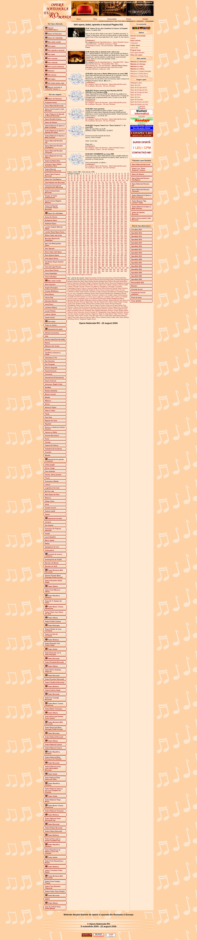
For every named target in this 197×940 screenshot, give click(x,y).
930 (110, 269)
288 (103, 201)
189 (91, 191)
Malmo (121, 298)
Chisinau (81, 286)
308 (118, 203)
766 (95, 252)
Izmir (106, 295)
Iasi (83, 295)
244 (118, 196)
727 (69, 249)
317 (91, 204)
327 (69, 206)
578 (110, 232)
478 (95, 221)
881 (106, 264)
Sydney (76, 314)
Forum (128, 19)
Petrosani (118, 303)
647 (69, 240)
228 (118, 194)
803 (114, 256)
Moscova (126, 300)
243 (114, 196)
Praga (115, 305)
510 (95, 225)
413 (91, 215)
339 (114, 206)
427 (84, 216)
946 (110, 271)
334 (95, 206)
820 (118, 257)
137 (76, 185)
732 (88, 249)
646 (125, 239)
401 (106, 213)
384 (103, 211)
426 (80, 216)
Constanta (118, 286)
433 (106, 216)
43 (74, 177)
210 (110, 192)
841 (76, 261)
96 (107, 180)
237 (91, 196)
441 (76, 218)
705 (106, 245)
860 (88, 263)
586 (80, 233)
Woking (126, 317)
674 (110, 242)
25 (83, 175)
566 (125, 230)
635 (84, 239)
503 (69, 225)
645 (121, 239)
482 (110, 221)
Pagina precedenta (73, 274)
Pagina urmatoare (86, 274)
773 (121, 252)
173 (91, 189)
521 (76, 227)
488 (73, 223)
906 (80, 268)
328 (73, 206)
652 (88, 240)
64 (74, 179)
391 (69, 213)
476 (88, 221)
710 (125, 245)
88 (83, 180)
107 (84, 182)
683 (84, 244)
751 (99, 251)
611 (114, 235)
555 (84, 230)
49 (92, 177)
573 (91, 232)
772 (118, 252)
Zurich (94, 319)
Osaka (69, 303)
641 (106, 239)
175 (99, 189)
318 (95, 204)
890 (80, 266)
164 (118, 187)
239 (99, 196)
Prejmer (120, 305)
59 (122, 177)
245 (121, 196)
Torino (81, 315)
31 (101, 175)
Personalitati (112, 19)
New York (93, 302)
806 (125, 256)
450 (110, 218)
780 (88, 254)
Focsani (122, 290)
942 (95, 271)
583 (69, 233)
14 (113, 173)
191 (99, 191)
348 (88, 208)
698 (80, 245)
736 (103, 249)
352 (103, 208)
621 (91, 237)
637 (91, 239)
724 (118, 247)
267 (84, 199)
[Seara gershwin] (76, 119)
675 (114, 242)
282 (80, 201)
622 (95, 237)
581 (121, 232)
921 (76, 269)
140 (88, 185)
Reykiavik (104, 307)
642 (110, 239)
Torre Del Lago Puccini (96, 315)
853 (121, 261)
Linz (102, 297)
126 (95, 184)
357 (121, 208)
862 (95, 263)
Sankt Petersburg (95, 309)
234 (80, 196)
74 (104, 179)
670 (95, 242)
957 (91, 273)
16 (119, 173)
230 (125, 194)
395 (84, 213)
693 (121, 244)
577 (106, 232)
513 (106, 225)
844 (88, 261)
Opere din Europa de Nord (139, 92)
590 (95, 233)
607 (99, 235)
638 (95, 239)
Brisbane (95, 283)
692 (118, 244)
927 (99, 269)
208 (103, 192)
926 (95, 269)
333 (91, 206)
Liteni (112, 297)
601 (76, 235)
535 (69, 228)
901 (121, 266)
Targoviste (94, 314)
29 (95, 175)
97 (110, 180)
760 (73, 252)
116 (117, 182)
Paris (103, 303)
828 (88, 259)
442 (80, 218)
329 (76, 206)
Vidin (117, 317)
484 (118, 221)
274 (110, 199)
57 (116, 177)
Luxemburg (80, 298)
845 (91, 261)
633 (76, 239)
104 (73, 182)
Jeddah (110, 295)
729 (76, 249)
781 (91, 254)
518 (125, 225)
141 (91, 185)
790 (125, 254)
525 (91, 227)
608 (103, 235)
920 (73, 269)
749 (91, 251)
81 (125, 179)
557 (91, 230)
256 (103, 197)
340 (118, 206)
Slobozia (70, 312)
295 (69, 203)
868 (118, 263)
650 (80, 240)
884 (118, 264)
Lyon (90, 298)
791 (69, 256)
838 (125, 259)
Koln (78, 297)
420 (118, 215)
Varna (77, 317)
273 (106, 199)
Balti (78, 280)
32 (104, 175)
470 (125, 220)
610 (110, 235)
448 (103, 218)
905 (76, 268)
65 (77, 179)
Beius (113, 280)
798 (95, 256)
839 (69, 261)
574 (95, 232)
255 (99, 197)
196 (118, 191)
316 (87, 204)
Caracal (120, 285)
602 (80, 235)
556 (88, 230)
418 (110, 215)
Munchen (77, 302)
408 (73, 215)
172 (88, 189)
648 (73, 240)
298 (80, 203)
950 (125, 271)
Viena (121, 317)
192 (103, 191)
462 (95, 220)
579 (114, 232)
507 (84, 225)
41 (68, 177)
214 (125, 192)
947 (114, 271)
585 (76, 233)
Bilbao (91, 281)
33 (107, 175)
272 (103, 199)
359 (69, 209)
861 (91, 263)
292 (118, 201)
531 (114, 227)
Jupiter (115, 295)
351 (99, 208)
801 (106, 256)
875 (84, 264)
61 (128, 177)
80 (122, 179)
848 (103, 261)
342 (125, 206)
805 (121, 256)
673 (106, 242)
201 (76, 192)
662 (125, 240)
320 (103, 204)
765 (91, 252)
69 (89, 179)
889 (76, 266)
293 (121, 201)
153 (76, 187)
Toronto (85, 315)
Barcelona (83, 280)
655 (99, 240)
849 (106, 261)
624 (103, 237)
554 (80, 230)
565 (121, 230)
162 (110, 187)
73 (101, 179)
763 (84, 252)
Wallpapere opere (136, 83)
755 (114, 251)
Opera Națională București (117, 84)
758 (125, 251)
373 (121, 209)
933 (121, 269)
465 (106, 220)
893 (91, 266)
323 (114, 204)
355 (114, 208)
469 (121, 220)
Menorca (95, 300)
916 (119, 268)
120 (72, 184)
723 (114, 247)
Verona (108, 317)
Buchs (107, 283)
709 (121, 245)
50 (95, 177)
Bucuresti (113, 283)
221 (91, 194)
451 (114, 218)
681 (76, 244)
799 (99, 256)
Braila (122, 281)
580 (118, 232)
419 (114, 215)
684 (88, 244)
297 (76, 203)
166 (125, 187)
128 (103, 184)
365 (91, 209)
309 (121, 203)
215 (69, 194)
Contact (145, 19)
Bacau (112, 278)
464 (103, 220)
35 (113, 175)
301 (91, 203)
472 (73, 221)
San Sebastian (84, 309)
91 (92, 180)
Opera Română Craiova (120, 42)
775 (69, 254)
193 (106, 191)
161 (106, 187)
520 (73, 227)
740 (118, 249)
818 (110, 257)
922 (80, 269)
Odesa (111, 302)
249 (76, 197)
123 (84, 184)
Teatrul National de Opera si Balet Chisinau (141, 207)
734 (95, 249)
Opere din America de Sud (139, 104)
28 (92, 175)
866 (110, 263)
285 (91, 201)
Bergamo (70, 281)
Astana (102, 278)
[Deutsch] (141, 29)
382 (95, 211)
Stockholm (119, 312)
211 (114, 192)
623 (99, 237)
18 (125, 173)
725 (121, 247)
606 (95, 235)
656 (103, 240)
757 (121, 251)
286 (95, 201)
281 (76, 201)
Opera (78, 19)
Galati (82, 291)
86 (77, 180)
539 (84, 228)
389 (121, 211)
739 (114, 249)
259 (114, 197)
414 (95, 215)
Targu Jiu (101, 314)
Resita (99, 307)
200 (73, 192)
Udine (110, 315)
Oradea (120, 302)
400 (103, 213)
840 (73, 261)
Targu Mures (109, 314)
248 (73, 197)
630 (125, 237)
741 (121, 249)
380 (88, 211)
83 (68, 180)
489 (76, 223)
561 (106, 230)
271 (99, 199)
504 (73, 225)
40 (128, 175)
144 (103, 185)
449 (106, 218)
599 (69, 235)
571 (84, 232)
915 (116, 268)
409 (76, 215)
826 (80, 259)
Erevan (102, 290)
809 (76, 257)
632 (73, 239)
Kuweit (82, 297)
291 (114, 201)
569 (76, 232)
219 (84, 194)
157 (91, 187)
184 (73, 191)
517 (121, 225)
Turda (106, 315)
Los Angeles (123, 297)
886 (125, 264)
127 (99, 184)
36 (116, 175)
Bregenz (89, 283)
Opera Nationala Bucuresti (141, 164)
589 (91, 233)
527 (99, 227)
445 (91, 218)
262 (125, 197)
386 (110, 211)
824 (73, 259)
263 (69, 199)
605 (91, 235)
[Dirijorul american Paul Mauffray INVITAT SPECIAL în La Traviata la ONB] (76, 101)
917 (123, 268)
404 (118, 213)
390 (125, 211)
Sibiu (93, 310)
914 (112, 268)
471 (69, 221)
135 (69, 185)
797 (91, 256)
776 (73, 254)
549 (121, 228)
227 (114, 194)
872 (73, 264)
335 (99, 206)
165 (121, 187)
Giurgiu (98, 291)
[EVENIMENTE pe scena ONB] (76, 164)
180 (118, 189)
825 (76, 259)
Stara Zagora (111, 312)
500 (118, 223)
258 (110, 197)
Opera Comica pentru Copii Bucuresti (141, 219)
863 (99, 263)
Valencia (124, 315)
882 (110, 264)
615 (69, 237)
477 (91, 221)
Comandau (111, 286)
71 (95, 179)
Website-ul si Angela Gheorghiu (140, 71)
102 (127, 180)
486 (125, 221)
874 (80, 264)
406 (125, 213)
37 (119, 175)
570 (80, 232)
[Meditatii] (141, 107)
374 (125, 209)
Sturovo (126, 312)
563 (114, 230)
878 (95, 264)
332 (88, 206)
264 (73, 199)
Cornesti (78, 288)
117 (120, 182)
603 (84, 235)
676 (118, 242)
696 (73, 245)
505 (76, 225)
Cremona (90, 288)
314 (80, 204)
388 (118, 211)
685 (91, 244)
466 (110, 220)
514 (110, 225)
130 (110, 184)
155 (84, 187)
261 (121, 197)
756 (118, 251)
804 (118, 256)
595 (114, 233)
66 (80, 179)
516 (118, 225)
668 (88, 242)
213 (121, 192)
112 (102, 182)
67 (83, 179)
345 (76, 208)
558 (95, 230)
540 (88, 228)
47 (86, 177)
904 (73, 268)
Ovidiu (83, 303)
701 (91, 245)
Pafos (93, 303)
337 (106, 206)
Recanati (93, 307)
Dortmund (109, 288)
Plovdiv (102, 305)
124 (87, 184)
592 (103, 233)
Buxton (91, 285)
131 (114, 184)
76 (110, 179)
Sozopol (93, 312)
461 (91, 220)
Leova (95, 297)
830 (95, 259)
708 (118, 245)
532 (118, 227)
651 (84, 240)
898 (110, 266)
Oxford (88, 303)
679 (69, 244)
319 (99, 204)
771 (114, 252)
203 (84, 192)
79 (119, 179)
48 (89, 177)
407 (69, 215)
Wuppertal (83, 319)
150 (125, 185)
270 (95, 199)
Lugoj (75, 298)
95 (104, 180)
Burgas (73, 285)
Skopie (121, 310)
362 (80, 209)
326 (125, 204)
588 (88, 233)
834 (110, 259)
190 (95, 191)
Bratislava (76, 283)
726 (125, 247)
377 (76, 211)
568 (73, 232)
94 (101, 180)
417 (106, 215)
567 (69, 232)
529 (106, 227)
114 (109, 182)
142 (95, 185)
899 (114, 266)
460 (88, 220)
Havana (102, 293)
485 (121, 221)
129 (106, 184)
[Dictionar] (141, 136)
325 (121, 204)
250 (80, 197)
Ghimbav (93, 291)
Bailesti (73, 280)
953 (76, 273)
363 (84, 209)
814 (95, 257)
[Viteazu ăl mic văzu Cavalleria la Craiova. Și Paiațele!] (76, 37)
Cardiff (125, 285)
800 (103, 256)
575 (99, 232)
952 (73, 273)
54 (107, 177)
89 (86, 180)
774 (125, 252)
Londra (117, 297)
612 (118, 235)
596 (118, 233)
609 (106, 235)
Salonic (69, 309)
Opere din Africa (135, 95)
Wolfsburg (70, 319)
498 (110, 223)
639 (99, 239)
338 (110, 206)
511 (99, 225)
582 (125, 232)
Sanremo (104, 309)
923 (84, 269)
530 (110, 227)
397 (91, 213)
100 (119, 180)
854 (125, 261)
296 (73, 203)
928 (103, 269)
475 (84, 221)
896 (103, 266)
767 (99, 252)
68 (86, 179)
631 (69, 239)
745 (76, 251)
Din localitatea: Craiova (93, 149)
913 (108, 268)
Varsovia (83, 317)
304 (103, 203)
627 (114, 237)
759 (69, 252)
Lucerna (70, 298)
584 (73, 233)
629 (121, 237)
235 (84, 196)
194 (110, 191)
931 (114, 269)
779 (84, 254)
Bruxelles (102, 283)
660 (118, 240)
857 (76, 263)
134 (125, 184)
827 (84, 259)
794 (80, 256)
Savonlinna (75, 310)
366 (95, 209)
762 (80, 252)
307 (114, 203)
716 (87, 247)
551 (69, 230)
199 (69, 192)
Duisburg (125, 288)
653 (91, 240)
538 (80, 228)
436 (118, 216)
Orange (125, 302)
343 (69, 208)
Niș (98, 302)
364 (88, 209)
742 (125, 249)
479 (99, 221)
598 (125, 233)
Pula (124, 305)
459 (84, 220)
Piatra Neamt (80, 305)
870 (125, 263)
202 (80, 192)
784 (103, 254)
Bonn (106, 281)
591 (99, 233)
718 (95, 247)
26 (86, 175)
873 (76, 264)
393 (76, 213)
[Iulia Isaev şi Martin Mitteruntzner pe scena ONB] (76, 84)
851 (114, 261)
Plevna (92, 305)
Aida (116, 64)
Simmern (111, 310)
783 (99, 254)
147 (114, 185)
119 (69, 184)
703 (99, 245)
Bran (125, 281)
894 (95, 266)
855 (69, 263)
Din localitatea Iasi (91, 65)
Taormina (88, 314)
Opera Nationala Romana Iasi (140, 184)
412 (87, 215)
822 (125, 257)
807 (69, 257)
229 (121, 194)
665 (76, 242)
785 (106, 254)
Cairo (104, 285)
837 (121, 259)
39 (125, 175)
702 (95, 245)
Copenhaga (71, 288)
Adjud (86, 278)
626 (110, 237)
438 (125, 216)
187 (84, 191)
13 (110, 173)
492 (88, 223)
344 (73, 208)
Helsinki (123, 293)
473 (76, 221)
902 (125, 266)
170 (80, 189)
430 (95, 216)
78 (116, 179)
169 (76, 189)
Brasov (69, 283)
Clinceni (87, 286)
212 (118, 192)
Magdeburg (115, 298)
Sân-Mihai (124, 307)
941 (91, 271)
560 (103, 230)
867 (114, 263)
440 (73, 218)
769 (106, 252)
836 (118, 259)
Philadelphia (71, 305)
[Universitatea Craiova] (141, 130)
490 (80, 223)
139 (84, 185)
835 (114, 259)
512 (103, 225)
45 (80, 177)
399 (99, 213)
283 (84, 201)
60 (125, 177)
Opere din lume (135, 85)
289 (106, 201)
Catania (70, 286)
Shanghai (88, 310)
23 (77, 175)
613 (121, 235)
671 (99, 242)
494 (95, 223)
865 (106, 263)
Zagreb (89, 319)
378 (80, 211)
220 (88, 194)
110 (95, 182)
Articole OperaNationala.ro (103, 42)
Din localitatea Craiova (92, 45)
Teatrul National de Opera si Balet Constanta (141, 196)
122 (80, 184)
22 (74, 175)
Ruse (119, 307)
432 (103, 216)
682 (80, 244)
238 (95, 196)
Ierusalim (88, 295)
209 (106, 192)
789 (121, 254)
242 (110, 196)
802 (110, 256)
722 (110, 247)
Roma (110, 307)
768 (103, 252)
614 (125, 235)
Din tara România (107, 45)
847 (99, 261)
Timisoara (70, 315)
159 (99, 187)
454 (125, 218)
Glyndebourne (112, 291)
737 (106, 249)
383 (99, 211)
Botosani (116, 281)
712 (72, 247)
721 (106, 247)
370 (110, 209)
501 (121, 223)
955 (84, 273)
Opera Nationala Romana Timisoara (140, 190)
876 (88, 264)
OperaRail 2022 (91, 44)
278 (125, 199)
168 (73, 189)
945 (106, 271)
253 (91, 197)
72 (98, 179)
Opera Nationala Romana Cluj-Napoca (140, 179)
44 (77, 177)
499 (114, 223)
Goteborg (120, 291)
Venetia (103, 317)
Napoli (88, 302)
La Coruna (88, 297)
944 (103, 271)
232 (73, 196)
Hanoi (97, 293)
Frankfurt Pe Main (73, 291)
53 (104, 177)
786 (110, 254)
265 (76, 199)
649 (76, 240)
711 (69, 247)
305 (106, 203)
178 (110, 189)
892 (88, 266)
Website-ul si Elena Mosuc (139, 74)
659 (114, 240)
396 (88, 213)
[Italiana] (137, 29)
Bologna (101, 281)
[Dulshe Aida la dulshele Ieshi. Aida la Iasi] (76, 63)
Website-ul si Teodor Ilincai (139, 76)
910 (95, 268)
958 (95, 273)
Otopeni (78, 303)
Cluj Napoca (95, 286)
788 (118, 254)
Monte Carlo (118, 300)
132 (118, 184)
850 (110, 261)
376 (73, 211)
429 (91, 216)
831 (99, 259)
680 (73, 244)
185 (76, 191)
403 (114, 213)
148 (118, 185)
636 (88, 239)
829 (91, 259)
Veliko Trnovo (95, 317)
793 (76, 256)
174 (95, 189)
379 (84, 211)
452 (118, 218)
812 (87, 257)
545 (106, 228)
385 (106, 211)
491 (84, 223)
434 (110, 216)
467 (114, 220)
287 (99, 201)
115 (113, 182)
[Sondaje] (141, 122)
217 (76, 194)
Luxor (87, 298)
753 (106, 251)
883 (114, 264)
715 (84, 247)
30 (98, 175)
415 (99, 215)
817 (106, 257)
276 (118, 199)
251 (84, 197)
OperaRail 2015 (118, 62)
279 (69, 201)
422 (125, 215)
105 (76, 182)
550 (125, 228)
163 (114, 187)
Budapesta (120, 283)
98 (113, 180)
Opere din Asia (135, 97)
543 (99, 228)
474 (80, 221)
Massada (76, 300)
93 (98, 180)
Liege (99, 297)
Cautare (133, 38)
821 (121, 257)
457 (76, 220)
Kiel (75, 297)
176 (103, 189)
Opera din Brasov (138, 174)
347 (84, 208)
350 (95, 208)
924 (88, 269)
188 (88, 191)
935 (69, 271)
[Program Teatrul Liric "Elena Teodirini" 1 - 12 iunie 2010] (76, 136)
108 (88, 182)
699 (84, 245)
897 (106, 266)
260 (118, 197)
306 (110, 203)
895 (99, 266)
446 (95, 218)
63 (71, 179)
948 (118, 271)
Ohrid (115, 302)
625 (106, 237)
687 (99, 244)
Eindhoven (92, 290)
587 (84, 233)
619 (84, 237)
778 (80, 254)
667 (84, 242)
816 (103, 257)
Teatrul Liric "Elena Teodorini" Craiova (138, 169)
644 (118, 239)
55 (110, 177)
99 (116, 180)
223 (99, 194)
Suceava (70, 314)
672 (103, 242)
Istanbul (101, 295)
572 (88, 232)
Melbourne (88, 300)
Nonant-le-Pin (103, 302)
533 (121, 227)
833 (106, 259)
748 (88, 251)
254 (95, 197)
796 (88, 256)
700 (88, 245)
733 (91, 249)
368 (103, 209)
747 (84, 251)
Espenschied (109, 290)
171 (84, 189)
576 (103, 232)
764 (88, 252)
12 (107, 173)
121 (76, 184)
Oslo (73, 303)
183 (69, 191)
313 (76, 204)
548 (118, 228)
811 (84, 257)
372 (118, 209)
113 (106, 182)
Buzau (96, 285)
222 (95, 194)
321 (106, 204)
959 (99, 273)
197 (121, 191)
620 (88, 237)
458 (80, 220)
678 (125, 242)
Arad (98, 278)
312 (72, 204)
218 (80, 194)
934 (125, 269)
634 (80, 239)
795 (84, 256)
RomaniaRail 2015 (108, 64)
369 (106, 209)
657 (106, 240)
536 (73, 228)
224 (103, 194)
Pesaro (112, 303)
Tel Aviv (120, 314)
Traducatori (134, 43)
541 (91, 228)
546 (110, 228)
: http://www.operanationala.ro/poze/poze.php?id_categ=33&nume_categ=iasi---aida (104, 68)
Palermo (98, 303)
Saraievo (110, 309)
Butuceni (85, 285)
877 (91, 264)
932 (118, 269)
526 (95, 227)
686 (95, 244)
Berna (87, 281)
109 (91, 182)
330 (80, 206)
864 (103, 263)
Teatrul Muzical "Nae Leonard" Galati (139, 202)
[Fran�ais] (145, 29)
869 (121, 263)
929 (106, 269)
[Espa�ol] (148, 29)
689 (106, 244)
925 (91, 269)
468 (118, 220)
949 (121, 271)
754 (110, 251)
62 (68, 179)
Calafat (109, 285)
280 (73, 201)
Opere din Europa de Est (138, 87)
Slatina (126, 310)
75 (107, 179)
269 (91, 199)
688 (103, 244)
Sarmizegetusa (119, 309)
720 (103, 247)
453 (121, 218)
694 (125, 244)
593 (106, 233)
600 (73, 235)
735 (99, 249)
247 (69, 197)
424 (73, 216)
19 (128, 173)
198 (125, 191)
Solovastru (81, 312)
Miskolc (105, 300)
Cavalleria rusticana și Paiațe (107, 44)
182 (125, 189)
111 (99, 182)
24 (80, 175)
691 (114, 244)
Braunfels (83, 283)
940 (88, 271)
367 (99, 209)
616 (73, 237)
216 (73, 194)
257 (106, 197)
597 (121, 233)
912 (104, 268)
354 (110, 208)
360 (73, 209)
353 (106, 208)
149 (121, 185)
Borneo (111, 281)
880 (103, 264)
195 (114, 191)
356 (118, 208)
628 (118, 237)
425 (76, 216)
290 (110, 201)
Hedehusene (109, 293)
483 (114, 221)
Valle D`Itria (71, 317)
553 (76, 230)
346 (80, 208)
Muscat (82, 302)
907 (84, 268)
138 (80, 185)
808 (73, 257)
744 (73, 251)
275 (114, 199)
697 (76, 245)
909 (91, 268)
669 (91, 242)
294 (125, 201)
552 (73, 230)
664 (73, 242)
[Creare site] (141, 157)
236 (88, 196)
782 (95, 254)
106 (80, 182)
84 (71, 180)
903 (69, 268)
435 (114, 216)
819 (114, 257)
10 (101, 173)
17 (122, 173)
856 (73, 263)
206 (95, 192)
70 (92, 179)
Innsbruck (95, 295)
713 (76, 247)
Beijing (108, 280)
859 (84, 263)
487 (69, 223)
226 (110, 194)
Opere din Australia (136, 99)
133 (121, 184)
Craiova (83, 288)
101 (123, 180)
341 (121, 206)
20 (68, 175)
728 (73, 249)
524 (88, 227)
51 (98, 177)
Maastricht (96, 298)
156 (88, 187)
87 (80, 180)
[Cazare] (141, 116)
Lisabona (107, 297)
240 (103, 196)
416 (103, 215)
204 (88, 192)
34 (110, 175)
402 (110, 213)
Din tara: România (109, 86)
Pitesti (87, 305)
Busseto (79, 285)
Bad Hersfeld (118, 278)
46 (83, 177)
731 (84, 249)
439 (69, 218)
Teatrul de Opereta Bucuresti (138, 213)
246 (125, 196)
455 (69, 220)
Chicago (75, 286)
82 (128, 179)
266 (80, 199)
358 (125, 208)
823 (69, 259)
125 (91, 184)
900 (118, 266)
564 (118, 230)
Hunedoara (78, 295)
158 (95, 187)
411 (84, 215)
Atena (107, 278)
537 (76, 228)
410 (80, 215)
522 (80, 227)
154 (80, 187)
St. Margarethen (101, 312)
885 (121, 264)
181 (121, 189)
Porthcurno (109, 305)
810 (80, 257)
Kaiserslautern (123, 295)
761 (76, 252)
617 (76, 237)
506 (80, 225)
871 (69, 264)
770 (110, 252)
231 (69, 196)
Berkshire (77, 281)
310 (125, 203)
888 (73, 266)
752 (103, 251)
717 (91, 247)
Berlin (82, 281)
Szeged (81, 314)
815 (99, 257)
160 (103, 187)
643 (114, 239)
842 (80, 261)
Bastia (92, 280)
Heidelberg (117, 293)
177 (106, 189)
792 (73, 256)
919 (69, 269)
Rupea (115, 307)
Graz (74, 293)
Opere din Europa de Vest (138, 90)
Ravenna (87, 307)
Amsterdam (92, 278)
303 (99, 203)
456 (73, 220)
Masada (70, 300)
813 (91, 257)
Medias (82, 300)
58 (119, 177)
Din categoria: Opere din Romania (96, 84)
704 (103, 245)
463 (99, 220)
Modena (111, 300)
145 (106, 185)
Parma (107, 303)
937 (76, 271)
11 (104, 173)
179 (114, 189)
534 (125, 227)
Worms (77, 319)
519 (69, 227)
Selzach (81, 310)
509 (91, 225)
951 (69, 273)
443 (84, 218)
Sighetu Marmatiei (101, 310)
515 (114, 225)
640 (103, 239)
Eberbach (78, 290)
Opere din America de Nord (139, 102)
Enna (98, 290)
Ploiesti (97, 305)
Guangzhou (80, 293)
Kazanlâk (70, 297)
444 (88, 218)
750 (95, 251)
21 (71, 175)
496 (103, 223)
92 (95, 180)
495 (99, 223)
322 (110, 204)
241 (106, 196)
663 (69, 242)
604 (88, 235)
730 (80, 249)
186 (80, 191)
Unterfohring (117, 315)
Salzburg (76, 309)
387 (114, 211)
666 (80, 242)
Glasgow (104, 291)
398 (95, 213)
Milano (100, 300)
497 (106, 223)
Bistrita (96, 281)
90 (89, 180)
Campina (115, 285)
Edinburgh (85, 290)
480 (103, 221)
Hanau (93, 293)
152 (73, 187)
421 (121, 215)
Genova (86, 291)
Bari (88, 280)
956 (88, 273)
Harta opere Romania (137, 52)
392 (73, 213)
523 (84, 227)
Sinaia (116, 310)
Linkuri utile (134, 48)
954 (80, 273)
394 (80, 213)
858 (80, 263)
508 (88, 225)
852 (118, 261)
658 (110, 240)
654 (95, 240)
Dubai (119, 288)
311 (69, 204)
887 (69, 266)
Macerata (103, 298)
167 (69, 189)
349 (91, 208)
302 (95, 203)
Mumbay (70, 302)
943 (99, 271)
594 (110, 233)
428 (88, 216)
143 (99, 185)
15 (116, 173)
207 (99, 192)
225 (106, 194)
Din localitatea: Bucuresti (93, 86)
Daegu (95, 288)
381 (91, 211)
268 (88, 199)
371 (114, 209)
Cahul (100, 285)
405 (121, 213)
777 (76, 254)
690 (110, 244)
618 (80, 237)
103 (69, 182)
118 (124, 182)
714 (80, 247)
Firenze (116, 290)
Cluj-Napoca (103, 286)
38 (122, 175)
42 (71, 177)
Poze (95, 19)
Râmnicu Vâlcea (72, 307)
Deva (99, 288)
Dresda (114, 288)
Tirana (76, 315)
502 (125, 223)
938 (80, 271)
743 (69, 251)
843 (84, 261)
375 (69, 211)
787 (114, 254)
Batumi (97, 280)
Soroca (87, 312)
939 (84, 271)
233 (76, 196)
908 (88, 268)
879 (99, 264)
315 (84, 204)
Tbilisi (116, 314)
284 (88, 201)
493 (91, 223)
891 (84, 266)
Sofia (75, 312)
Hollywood (70, 295)
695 (69, 245)
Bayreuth (103, 280)
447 (99, 218)
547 (114, 228)
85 (74, 180)
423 (69, 216)
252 (88, 197)
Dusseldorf (71, 290)
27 (89, 175)
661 (121, 240)
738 (110, 249)
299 (84, 203)
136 (73, 185)
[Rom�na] (134, 29)
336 (103, 206)
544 (103, 228)
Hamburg (87, 293)
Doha (103, 288)
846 (95, 261)
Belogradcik (125, 280)
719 (99, 247)
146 (110, 185)
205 (91, 192)
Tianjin (126, 314)
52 (101, 177)
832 (103, 259)
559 (99, 230)
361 (76, 209)
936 (73, 271)
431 (99, 216)
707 (114, 245)
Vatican (88, 317)
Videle (113, 317)
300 (88, 203)
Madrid (109, 298)
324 (118, 204)
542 (95, 228)
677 (121, 242)
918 (127, 268)
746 (80, 251)
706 (110, 245)
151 (69, 187)
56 (113, 177)
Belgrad (118, 280)
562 (110, 230)
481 (106, 221)
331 (84, 206)
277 (121, 199)
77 (113, 179)
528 (103, 227)
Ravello (81, 307)
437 (121, 216)
